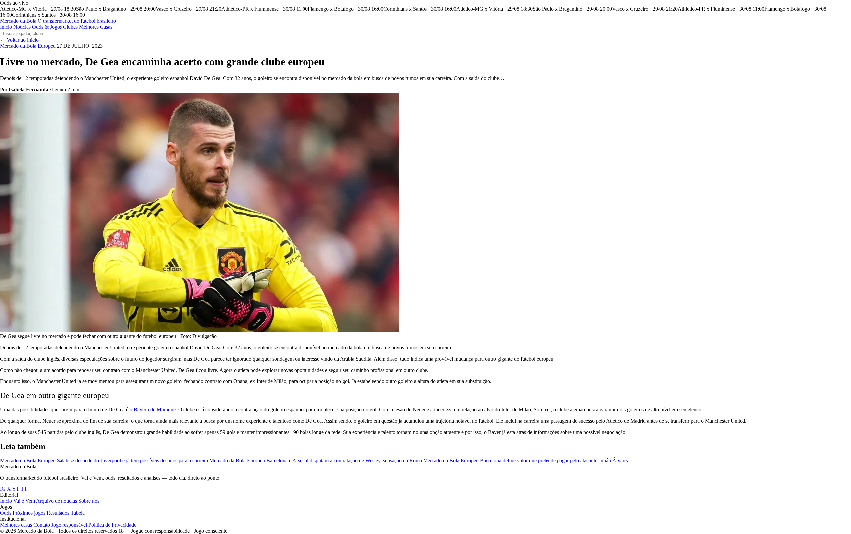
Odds (5, 513)
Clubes (70, 27)
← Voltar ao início (19, 40)
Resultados (58, 513)
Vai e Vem (24, 501)
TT (24, 489)
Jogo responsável (69, 525)
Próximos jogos (29, 513)
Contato (41, 525)
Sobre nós (88, 501)
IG (3, 489)
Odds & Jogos (47, 27)
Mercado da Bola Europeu (28, 46)
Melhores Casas (95, 27)
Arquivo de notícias (56, 501)
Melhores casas (16, 525)
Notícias (22, 27)
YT (15, 489)
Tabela (78, 513)
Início (6, 27)
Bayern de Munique (155, 409)
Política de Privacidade (112, 525)
